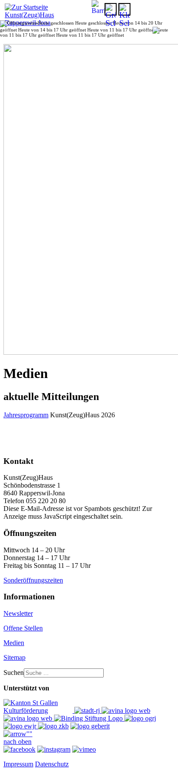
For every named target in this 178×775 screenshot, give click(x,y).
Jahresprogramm (25, 415)
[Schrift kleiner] (124, 9)
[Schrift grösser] (111, 9)
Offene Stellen (23, 628)
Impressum (18, 764)
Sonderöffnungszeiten (33, 580)
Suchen (13, 672)
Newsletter (18, 613)
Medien (13, 642)
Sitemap (14, 657)
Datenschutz (52, 764)
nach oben (17, 741)
